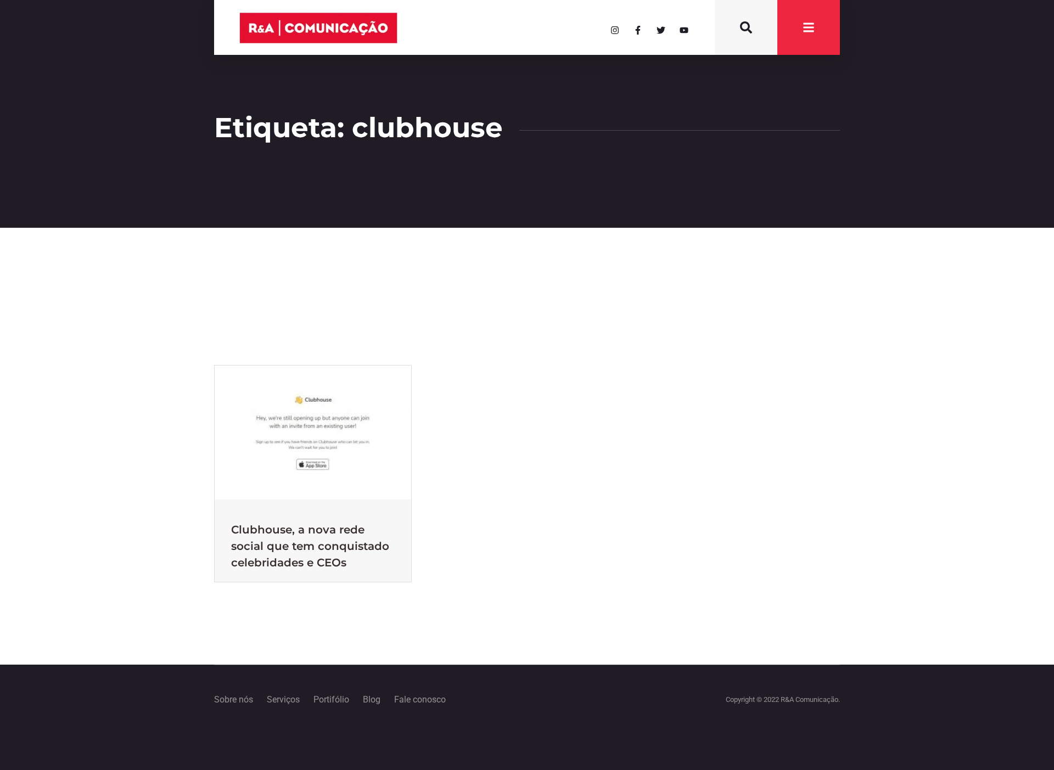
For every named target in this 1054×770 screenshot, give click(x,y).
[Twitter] (661, 30)
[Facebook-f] (638, 30)
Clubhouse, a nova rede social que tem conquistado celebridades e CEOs (310, 546)
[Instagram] (615, 30)
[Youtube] (684, 30)
